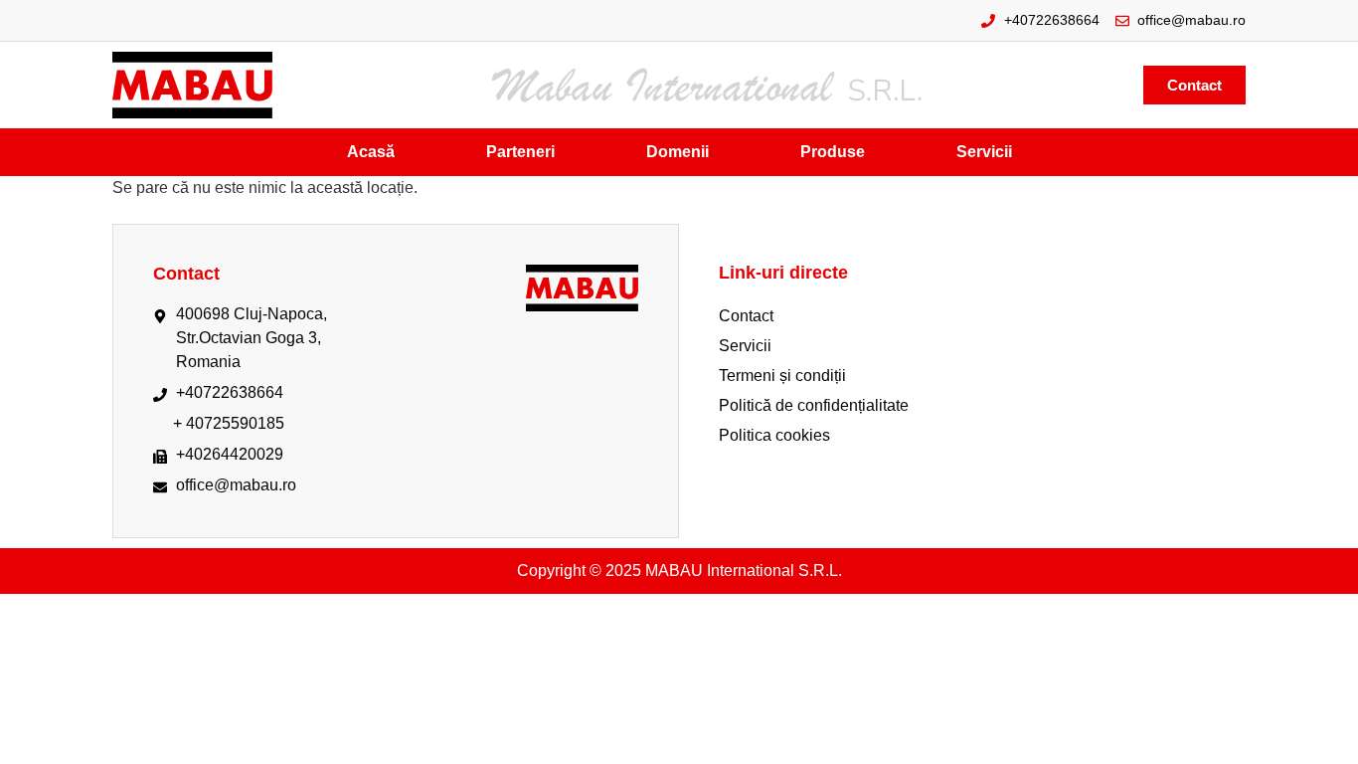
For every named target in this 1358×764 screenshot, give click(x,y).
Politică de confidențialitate (814, 405)
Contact (746, 315)
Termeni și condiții (782, 375)
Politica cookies (774, 435)
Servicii (745, 345)
